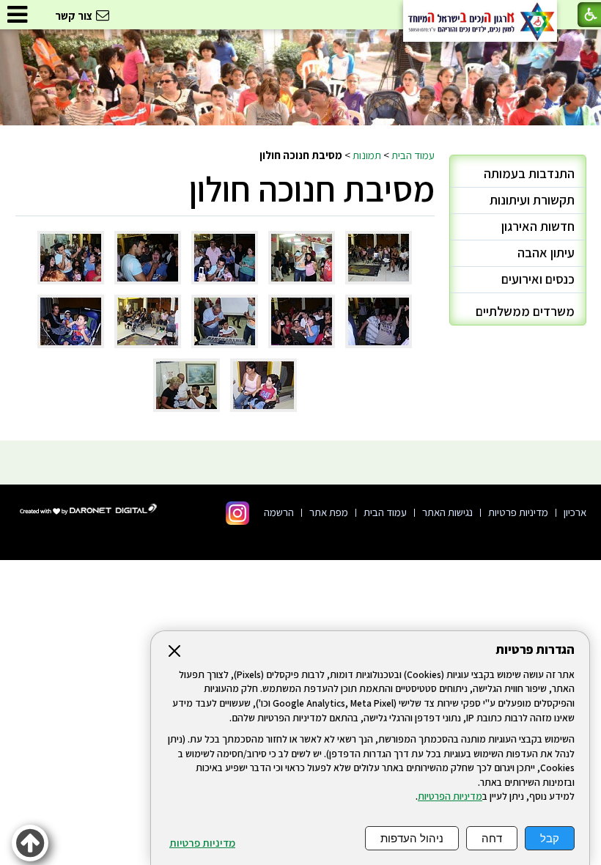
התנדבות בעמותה (529, 173)
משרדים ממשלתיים (525, 311)
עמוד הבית (413, 154)
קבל (549, 838)
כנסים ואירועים (538, 278)
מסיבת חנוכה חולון (312, 189)
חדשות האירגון (538, 226)
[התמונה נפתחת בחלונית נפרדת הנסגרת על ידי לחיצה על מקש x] (378, 257)
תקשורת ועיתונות (532, 199)
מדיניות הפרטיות (450, 796)
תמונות (367, 154)
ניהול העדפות (411, 838)
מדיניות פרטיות (202, 843)
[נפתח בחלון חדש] (237, 513)
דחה (492, 838)
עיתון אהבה (546, 252)
